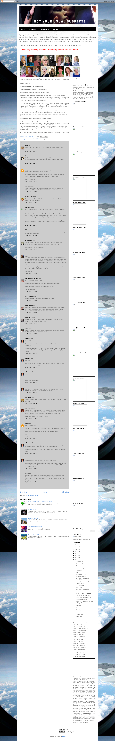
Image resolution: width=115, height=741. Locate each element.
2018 (76, 544)
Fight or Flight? (79, 587)
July (77, 572)
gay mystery (91, 702)
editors (34, 139)
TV (94, 691)
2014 (76, 553)
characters (80, 696)
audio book (89, 694)
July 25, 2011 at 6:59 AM (31, 235)
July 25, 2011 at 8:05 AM (31, 300)
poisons (90, 709)
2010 (76, 619)
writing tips (85, 722)
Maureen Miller (80, 688)
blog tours (87, 695)
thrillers (84, 717)
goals (74, 704)
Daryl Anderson (82, 681)
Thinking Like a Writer (81, 574)
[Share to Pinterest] (47, 137)
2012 (76, 557)
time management (90, 717)
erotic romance (88, 701)
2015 (76, 551)
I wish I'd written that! (81, 576)
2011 (76, 559)
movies (88, 706)
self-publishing (81, 714)
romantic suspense (82, 713)
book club (92, 695)
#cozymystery (76, 676)
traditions (86, 718)
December (78, 561)
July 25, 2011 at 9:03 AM (31, 323)
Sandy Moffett (76, 691)
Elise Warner (28, 397)
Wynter (26, 145)
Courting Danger (90, 679)
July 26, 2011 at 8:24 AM (31, 468)
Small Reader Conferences (34, 509)
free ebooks (85, 702)
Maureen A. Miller (29, 196)
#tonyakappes (83, 676)
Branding (88, 678)
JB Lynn (27, 230)
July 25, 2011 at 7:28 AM (31, 249)
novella (93, 708)
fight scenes (78, 702)
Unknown (27, 168)
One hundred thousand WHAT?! (35, 526)
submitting (41, 139)
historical (89, 703)
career (74, 696)
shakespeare (92, 714)
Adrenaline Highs (91, 676)
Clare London (28, 408)
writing (82, 720)
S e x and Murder (80, 585)
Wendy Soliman (29, 305)
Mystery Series (89, 688)
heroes (81, 703)
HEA (78, 682)
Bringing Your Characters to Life (83, 597)
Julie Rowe (80, 685)
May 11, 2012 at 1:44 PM (31, 482)
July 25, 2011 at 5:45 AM (31, 163)
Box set (84, 678)
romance (92, 711)
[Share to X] (44, 137)
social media (87, 716)
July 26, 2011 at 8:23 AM (31, 453)
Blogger (64, 736)
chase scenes (88, 696)
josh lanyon (76, 705)
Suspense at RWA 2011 (81, 599)
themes (80, 717)
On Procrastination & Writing (35, 534)
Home (23, 29)
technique (92, 716)
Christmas (82, 679)
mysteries (75, 708)
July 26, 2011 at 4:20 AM (31, 418)
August (78, 570)
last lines (88, 705)
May (77, 607)
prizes (93, 709)
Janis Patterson (88, 682)
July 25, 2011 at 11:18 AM (31, 403)
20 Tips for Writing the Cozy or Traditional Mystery (40, 501)
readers (75, 711)
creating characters (85, 699)
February (78, 614)
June (77, 605)
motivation (83, 707)
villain (89, 718)
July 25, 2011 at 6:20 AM (31, 202)
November (78, 563)
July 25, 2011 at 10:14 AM (31, 353)
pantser (75, 709)
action (78, 694)
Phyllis (26, 328)
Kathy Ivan (27, 207)
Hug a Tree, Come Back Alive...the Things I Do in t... (84, 602)
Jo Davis (27, 254)
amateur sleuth (83, 694)
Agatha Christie (77, 678)
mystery (81, 708)
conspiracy (86, 698)
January (78, 616)
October (78, 566)
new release (87, 708)
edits (83, 701)
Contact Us (56, 29)
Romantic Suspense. (90, 690)
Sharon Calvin (90, 691)
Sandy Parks (83, 691)
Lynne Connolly (83, 687)
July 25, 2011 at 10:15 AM (31, 367)
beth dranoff (78, 695)
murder (93, 707)
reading (79, 711)
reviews (87, 711)
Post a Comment (27, 485)
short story (80, 716)
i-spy (93, 704)
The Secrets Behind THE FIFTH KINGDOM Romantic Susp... (83, 594)
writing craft (88, 720)
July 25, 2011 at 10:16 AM (31, 392)
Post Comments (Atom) (32, 495)
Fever (77, 591)
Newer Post (23, 492)
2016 (76, 549)
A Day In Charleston (33, 518)
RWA (84, 690)
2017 (76, 547)
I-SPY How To (44, 29)
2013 (76, 555)
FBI (87, 681)
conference (80, 698)
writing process (79, 722)
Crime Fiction (76, 681)
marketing (92, 705)
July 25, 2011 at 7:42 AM (31, 273)
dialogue (80, 701)
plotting (86, 709)
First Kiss (90, 681)
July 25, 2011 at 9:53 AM (31, 333)
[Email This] (41, 137)
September (79, 568)
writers (46, 139)
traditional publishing (78, 718)
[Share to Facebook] (46, 137)
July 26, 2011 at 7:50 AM (31, 438)
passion (79, 709)
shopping (75, 716)
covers (90, 698)
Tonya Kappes (76, 692)
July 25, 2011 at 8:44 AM (31, 312)
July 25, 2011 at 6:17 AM (31, 191)
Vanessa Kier (91, 692)
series (86, 714)
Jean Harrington (85, 684)
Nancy (26, 423)
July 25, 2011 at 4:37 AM (31, 151)
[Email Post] (38, 136)
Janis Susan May (29, 296)
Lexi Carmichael (87, 685)
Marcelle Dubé (28, 317)
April (77, 610)
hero (77, 704)
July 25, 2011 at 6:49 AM (31, 225)
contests (29, 139)
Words (74, 694)
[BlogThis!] (42, 137)
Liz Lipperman (28, 240)
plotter (82, 709)
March (78, 612)
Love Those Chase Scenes (82, 589)
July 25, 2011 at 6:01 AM (31, 181)
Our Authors (32, 29)
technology (75, 717)
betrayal (82, 695)
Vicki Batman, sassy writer (31, 278)
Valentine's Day (84, 692)
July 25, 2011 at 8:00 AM (31, 291)
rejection (83, 711)
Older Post (65, 492)
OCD (37, 139)
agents (25, 139)
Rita (26, 156)
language (83, 705)
